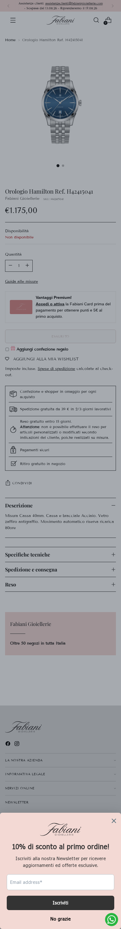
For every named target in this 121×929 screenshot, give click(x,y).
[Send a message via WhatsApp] (111, 919)
